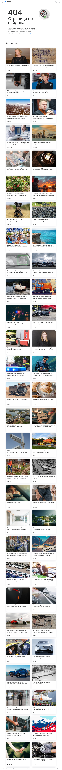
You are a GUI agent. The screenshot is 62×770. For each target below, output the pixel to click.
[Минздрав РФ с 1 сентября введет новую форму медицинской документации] (18, 137)
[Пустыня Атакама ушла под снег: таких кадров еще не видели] (18, 111)
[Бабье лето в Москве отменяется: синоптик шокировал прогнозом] (18, 702)
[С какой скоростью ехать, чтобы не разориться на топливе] (44, 600)
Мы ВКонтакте (28, 768)
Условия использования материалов (47, 768)
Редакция (35, 768)
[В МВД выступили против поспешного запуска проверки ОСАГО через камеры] (18, 445)
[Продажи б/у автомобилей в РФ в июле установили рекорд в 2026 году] (44, 574)
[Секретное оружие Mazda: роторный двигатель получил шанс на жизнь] (44, 651)
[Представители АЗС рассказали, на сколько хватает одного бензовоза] (44, 445)
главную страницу (25, 33)
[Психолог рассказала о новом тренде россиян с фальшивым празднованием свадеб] (18, 754)
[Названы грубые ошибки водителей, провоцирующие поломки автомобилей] (18, 600)
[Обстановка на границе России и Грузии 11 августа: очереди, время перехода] (44, 548)
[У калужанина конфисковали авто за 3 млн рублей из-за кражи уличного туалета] (18, 291)
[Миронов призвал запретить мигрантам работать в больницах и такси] (18, 651)
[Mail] (5, 2)
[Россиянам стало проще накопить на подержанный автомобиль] (44, 420)
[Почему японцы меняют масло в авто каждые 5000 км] (44, 754)
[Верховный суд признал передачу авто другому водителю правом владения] (44, 163)
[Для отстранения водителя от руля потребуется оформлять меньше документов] (44, 368)
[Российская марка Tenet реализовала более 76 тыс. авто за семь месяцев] (18, 677)
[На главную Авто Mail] (8, 2)
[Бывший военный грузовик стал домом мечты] (18, 394)
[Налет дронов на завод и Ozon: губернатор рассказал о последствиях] (18, 342)
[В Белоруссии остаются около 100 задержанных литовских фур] (44, 188)
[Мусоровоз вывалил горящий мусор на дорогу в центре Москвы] (44, 291)
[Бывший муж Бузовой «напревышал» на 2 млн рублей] (44, 111)
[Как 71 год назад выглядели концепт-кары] (44, 677)
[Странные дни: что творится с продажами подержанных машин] (18, 574)
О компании (9, 768)
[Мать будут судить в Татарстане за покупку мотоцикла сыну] (44, 317)
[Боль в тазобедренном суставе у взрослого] (44, 497)
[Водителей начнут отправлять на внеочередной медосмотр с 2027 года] (18, 163)
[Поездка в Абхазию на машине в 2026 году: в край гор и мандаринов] (44, 728)
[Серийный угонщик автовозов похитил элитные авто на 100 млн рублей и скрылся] (44, 265)
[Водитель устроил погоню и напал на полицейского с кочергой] (18, 368)
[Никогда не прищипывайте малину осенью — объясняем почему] (18, 188)
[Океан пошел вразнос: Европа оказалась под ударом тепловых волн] (44, 240)
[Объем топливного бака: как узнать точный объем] (18, 728)
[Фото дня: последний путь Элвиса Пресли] (44, 471)
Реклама (15, 768)
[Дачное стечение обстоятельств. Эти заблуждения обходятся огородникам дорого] (18, 471)
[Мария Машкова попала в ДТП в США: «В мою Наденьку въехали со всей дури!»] (44, 342)
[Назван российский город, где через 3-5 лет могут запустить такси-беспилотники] (18, 625)
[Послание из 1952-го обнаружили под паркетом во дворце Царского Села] (44, 60)
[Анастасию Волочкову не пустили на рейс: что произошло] (18, 60)
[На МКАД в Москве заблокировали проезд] (18, 420)
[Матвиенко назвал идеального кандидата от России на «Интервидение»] (44, 85)
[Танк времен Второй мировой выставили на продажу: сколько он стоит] (44, 625)
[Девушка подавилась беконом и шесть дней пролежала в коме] (18, 522)
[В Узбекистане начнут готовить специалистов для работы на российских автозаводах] (18, 548)
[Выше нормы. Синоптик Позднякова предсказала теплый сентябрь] (18, 240)
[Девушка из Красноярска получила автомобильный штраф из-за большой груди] (18, 265)
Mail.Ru (3, 768)
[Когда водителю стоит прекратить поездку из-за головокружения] (18, 497)
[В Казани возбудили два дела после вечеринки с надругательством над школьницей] (18, 85)
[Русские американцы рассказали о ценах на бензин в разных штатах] (44, 522)
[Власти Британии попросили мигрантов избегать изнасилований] (44, 137)
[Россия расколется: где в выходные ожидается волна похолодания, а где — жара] (18, 214)
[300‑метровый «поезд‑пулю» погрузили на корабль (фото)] (44, 702)
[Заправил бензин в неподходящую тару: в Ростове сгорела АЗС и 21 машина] (18, 317)
